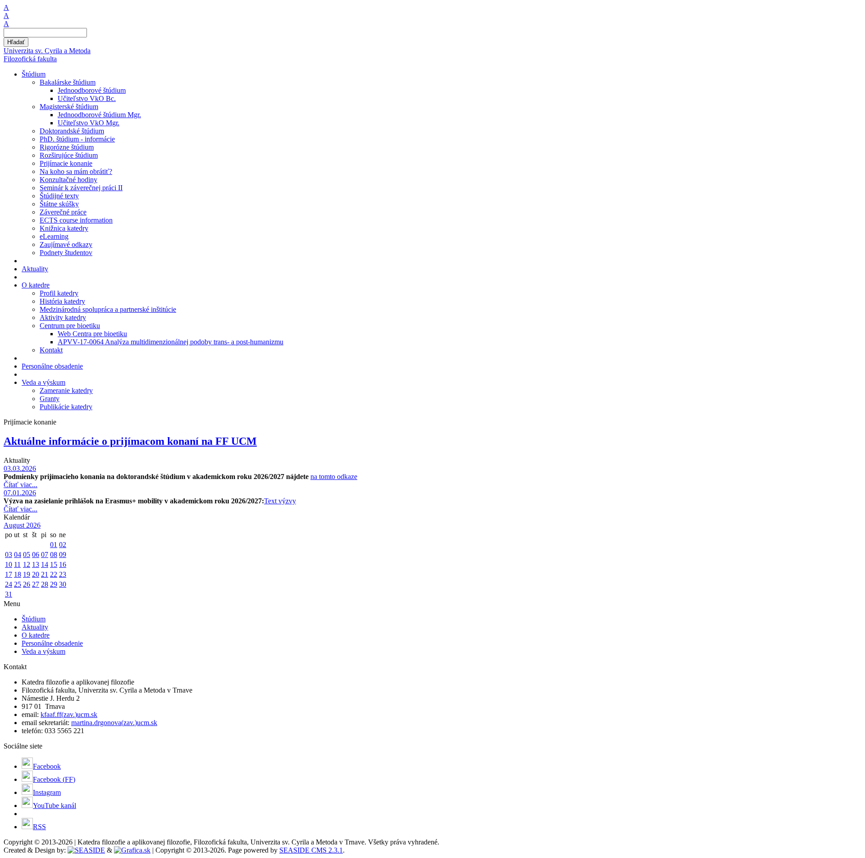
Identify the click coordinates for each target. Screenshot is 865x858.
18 (17, 574)
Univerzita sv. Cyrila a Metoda (47, 51)
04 (17, 554)
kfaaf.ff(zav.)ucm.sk (69, 714)
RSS (39, 827)
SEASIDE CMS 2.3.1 (311, 850)
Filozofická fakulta (30, 59)
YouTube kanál (54, 805)
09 (62, 554)
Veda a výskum (43, 651)
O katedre (36, 635)
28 (44, 584)
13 (35, 564)
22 (53, 574)
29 (53, 584)
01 (53, 544)
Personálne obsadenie (52, 643)
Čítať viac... (20, 484)
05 (26, 554)
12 (26, 564)
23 (62, 574)
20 (35, 574)
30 (62, 584)
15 (53, 564)
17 (8, 574)
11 (17, 564)
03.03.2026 (20, 468)
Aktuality (35, 627)
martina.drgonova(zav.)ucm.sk (114, 722)
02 (62, 544)
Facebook (47, 766)
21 (44, 574)
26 (26, 584)
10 (8, 564)
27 (35, 584)
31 (8, 594)
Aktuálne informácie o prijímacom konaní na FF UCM (130, 441)
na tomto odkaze (333, 476)
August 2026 (22, 525)
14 (44, 564)
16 (62, 564)
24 (8, 584)
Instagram (47, 792)
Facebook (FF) (54, 779)
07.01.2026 (20, 493)
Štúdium (34, 619)
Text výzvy (280, 501)
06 (35, 554)
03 (8, 554)
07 (44, 554)
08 (53, 554)
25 (17, 584)
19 (26, 574)
